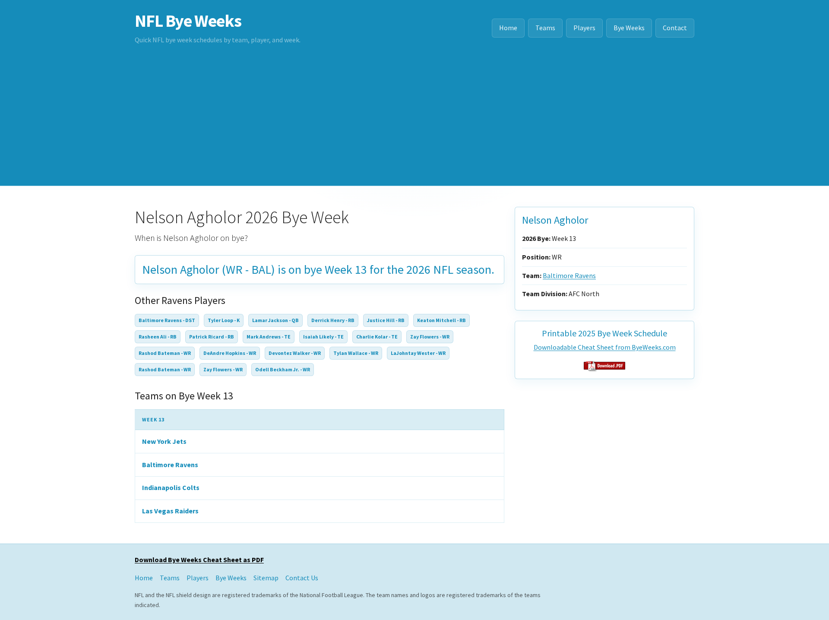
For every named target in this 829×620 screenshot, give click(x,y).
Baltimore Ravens (170, 464)
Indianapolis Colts (170, 487)
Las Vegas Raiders (170, 510)
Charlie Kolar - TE (377, 336)
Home (508, 27)
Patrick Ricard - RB (211, 336)
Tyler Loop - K (224, 320)
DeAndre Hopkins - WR (229, 353)
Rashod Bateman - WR (165, 353)
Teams (545, 27)
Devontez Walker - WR (295, 353)
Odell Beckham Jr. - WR (282, 369)
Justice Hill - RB (386, 320)
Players (584, 27)
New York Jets (164, 441)
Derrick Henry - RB (332, 320)
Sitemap (265, 577)
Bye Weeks (629, 27)
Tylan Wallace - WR (355, 353)
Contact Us (301, 577)
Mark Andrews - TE (269, 336)
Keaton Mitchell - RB (441, 320)
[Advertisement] (414, 120)
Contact (675, 27)
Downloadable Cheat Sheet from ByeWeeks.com (605, 347)
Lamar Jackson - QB (275, 320)
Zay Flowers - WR (429, 336)
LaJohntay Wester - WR (418, 353)
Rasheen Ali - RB (158, 336)
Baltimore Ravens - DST (167, 320)
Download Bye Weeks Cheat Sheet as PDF (199, 559)
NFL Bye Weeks (188, 21)
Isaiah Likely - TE (323, 336)
